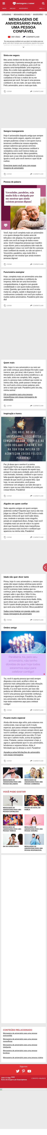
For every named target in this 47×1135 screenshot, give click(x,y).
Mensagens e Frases (22, 14)
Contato (35, 1078)
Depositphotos (22, 1080)
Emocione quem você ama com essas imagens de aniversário (20, 166)
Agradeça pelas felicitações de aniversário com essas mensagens (22, 753)
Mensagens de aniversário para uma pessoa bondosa (20, 1052)
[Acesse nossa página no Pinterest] (23, 1071)
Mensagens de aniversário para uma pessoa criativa (23, 1057)
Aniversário (38, 14)
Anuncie (42, 1078)
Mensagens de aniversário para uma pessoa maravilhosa (20, 1040)
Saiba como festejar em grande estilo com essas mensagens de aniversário (21, 612)
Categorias (6, 14)
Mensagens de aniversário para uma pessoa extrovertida (20, 1034)
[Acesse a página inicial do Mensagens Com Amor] (23, 3)
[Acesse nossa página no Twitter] (18, 1071)
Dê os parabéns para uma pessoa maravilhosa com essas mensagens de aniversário (20, 397)
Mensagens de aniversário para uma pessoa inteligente (20, 1046)
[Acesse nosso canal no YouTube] (29, 1071)
